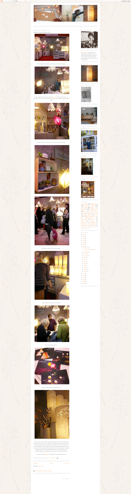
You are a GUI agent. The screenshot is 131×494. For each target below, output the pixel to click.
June (85, 261)
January (85, 271)
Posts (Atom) (41, 466)
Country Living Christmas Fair (41, 32)
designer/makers (89, 218)
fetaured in (94, 210)
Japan (93, 219)
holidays (94, 222)
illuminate (92, 221)
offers (82, 228)
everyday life (89, 206)
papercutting (84, 219)
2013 (84, 273)
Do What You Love (92, 226)
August (85, 257)
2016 (84, 242)
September (86, 255)
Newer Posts (35, 463)
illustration (86, 228)
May (85, 263)
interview (82, 226)
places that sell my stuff (92, 216)
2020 (84, 234)
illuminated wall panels (85, 225)
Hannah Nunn (85, 52)
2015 (84, 244)
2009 (84, 281)
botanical (84, 208)
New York (94, 225)
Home (51, 463)
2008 (84, 283)
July (85, 259)
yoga (87, 226)
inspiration (94, 204)
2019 (84, 236)
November (86, 252)
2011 (84, 277)
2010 (84, 279)
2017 (84, 240)
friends (82, 221)
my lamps (84, 204)
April (85, 265)
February (85, 269)
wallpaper (87, 211)
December (86, 247)
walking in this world (92, 213)
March (85, 267)
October (85, 253)
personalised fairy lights (86, 222)
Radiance (54, 97)
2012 (84, 275)
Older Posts (67, 463)
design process (87, 214)
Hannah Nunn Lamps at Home (88, 224)
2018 (84, 238)
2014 (84, 246)
